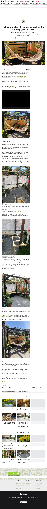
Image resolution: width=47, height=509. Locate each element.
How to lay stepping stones (20, 483)
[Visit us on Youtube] (35, 1)
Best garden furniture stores (40, 486)
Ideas (12, 3)
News (4, 3)
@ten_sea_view (15, 86)
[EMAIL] (5, 385)
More (44, 3)
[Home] (1, 3)
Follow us (28, 69)
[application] (16, 99)
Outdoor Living (17, 3)
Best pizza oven (38, 485)
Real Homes (28, 483)
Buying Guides (24, 3)
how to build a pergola (21, 211)
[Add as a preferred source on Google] (23, 502)
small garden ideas (22, 76)
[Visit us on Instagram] (36, 1)
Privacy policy (35, 497)
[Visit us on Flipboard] (38, 1)
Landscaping (31, 3)
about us (11, 497)
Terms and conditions (28, 497)
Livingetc (27, 485)
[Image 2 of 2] (28, 124)
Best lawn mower (39, 483)
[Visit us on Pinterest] (33, 1)
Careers (17, 499)
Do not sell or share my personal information (28, 499)
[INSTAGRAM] (4, 385)
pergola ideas (4, 370)
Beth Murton (5, 384)
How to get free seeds (19, 488)
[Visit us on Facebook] (30, 1)
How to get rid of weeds (20, 485)
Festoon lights (5, 316)
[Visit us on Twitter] (32, 1)
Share (4, 69)
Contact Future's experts (18, 497)
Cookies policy (12, 499)
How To (8, 3)
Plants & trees (38, 3)
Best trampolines (39, 488)
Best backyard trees (19, 486)
